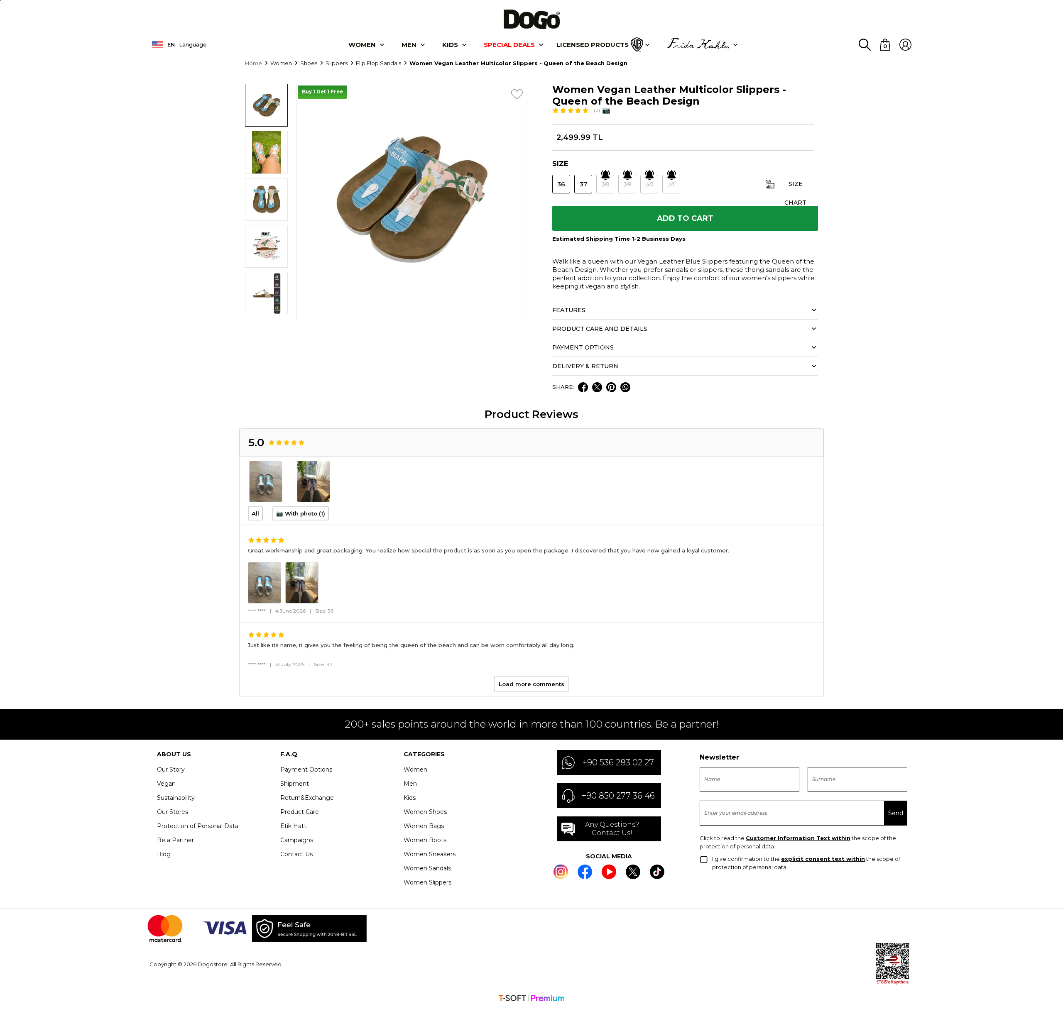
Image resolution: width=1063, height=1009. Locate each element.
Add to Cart (685, 218)
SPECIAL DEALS (509, 45)
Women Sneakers (430, 854)
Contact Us (296, 854)
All (255, 513)
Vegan (166, 783)
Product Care (299, 812)
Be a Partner (175, 840)
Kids (410, 797)
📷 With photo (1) (300, 513)
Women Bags (424, 826)
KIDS (450, 45)
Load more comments (531, 684)
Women (362, 45)
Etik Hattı (294, 826)
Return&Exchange (307, 797)
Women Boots (425, 840)
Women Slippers (427, 882)
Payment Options (306, 769)
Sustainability (176, 797)
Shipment (294, 783)
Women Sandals (427, 868)
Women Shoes (425, 812)
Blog (164, 854)
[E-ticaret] (531, 999)
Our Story (171, 769)
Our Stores (172, 812)
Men (409, 45)
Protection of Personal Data (197, 826)
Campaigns (296, 840)
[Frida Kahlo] (698, 44)
